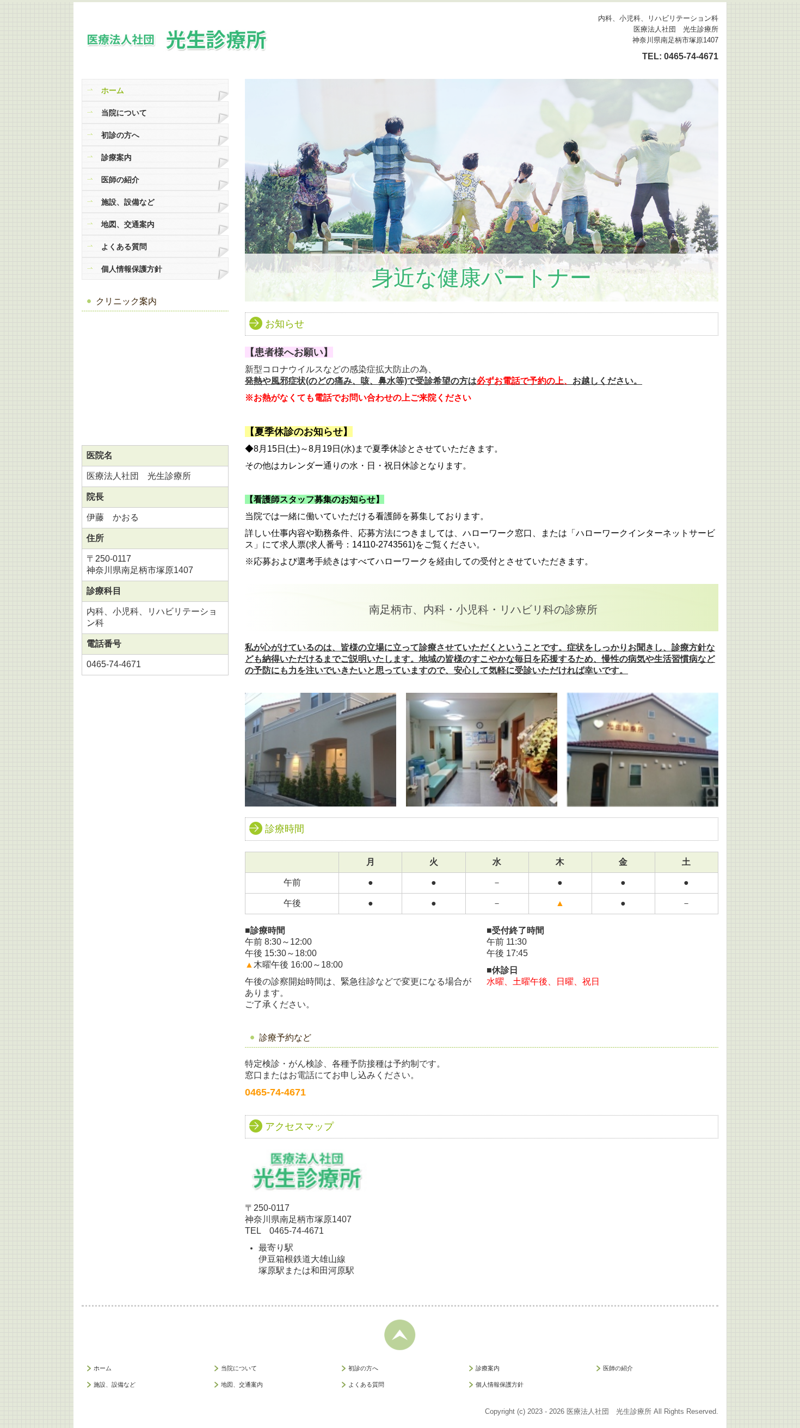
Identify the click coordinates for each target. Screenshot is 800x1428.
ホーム (112, 90)
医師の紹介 (120, 179)
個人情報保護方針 (131, 268)
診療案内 (116, 157)
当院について (124, 112)
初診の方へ (120, 135)
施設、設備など (128, 202)
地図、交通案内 (128, 224)
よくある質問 (124, 246)
